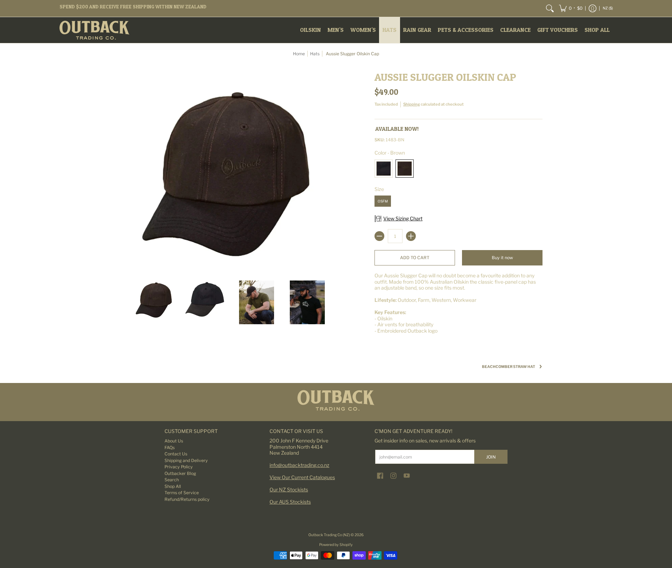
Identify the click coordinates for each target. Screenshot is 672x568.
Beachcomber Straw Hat (508, 366)
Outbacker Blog (180, 473)
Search (171, 479)
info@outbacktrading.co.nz (299, 465)
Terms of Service (181, 492)
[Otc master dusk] (336, 400)
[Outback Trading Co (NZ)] (94, 30)
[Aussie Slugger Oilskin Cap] (155, 302)
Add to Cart (414, 257)
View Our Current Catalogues (302, 477)
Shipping (411, 104)
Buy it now (502, 257)
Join (491, 457)
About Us (173, 440)
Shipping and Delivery (186, 460)
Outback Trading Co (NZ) (329, 535)
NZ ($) (608, 8)
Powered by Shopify (336, 544)
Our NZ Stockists (289, 489)
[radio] (383, 169)
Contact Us (175, 453)
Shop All (172, 486)
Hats (315, 53)
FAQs (169, 447)
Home (299, 53)
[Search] (550, 8)
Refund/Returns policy (187, 499)
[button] (571, 8)
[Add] (411, 236)
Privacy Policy (178, 466)
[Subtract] (379, 236)
